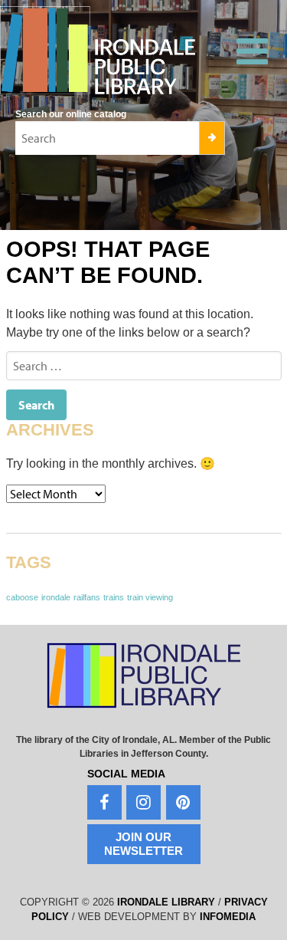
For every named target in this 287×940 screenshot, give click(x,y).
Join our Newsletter (143, 843)
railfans (86, 597)
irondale (55, 597)
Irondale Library (166, 902)
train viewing (150, 597)
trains (113, 597)
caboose (22, 597)
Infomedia (228, 916)
